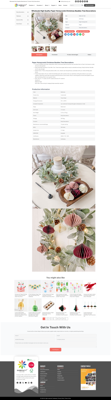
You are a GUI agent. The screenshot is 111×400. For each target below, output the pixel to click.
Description (39, 54)
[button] (45, 44)
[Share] (106, 1)
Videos (89, 54)
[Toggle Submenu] (28, 12)
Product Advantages (72, 54)
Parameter (55, 54)
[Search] (82, 5)
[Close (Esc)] (109, 1)
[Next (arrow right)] (109, 200)
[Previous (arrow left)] (2, 200)
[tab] (39, 54)
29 (60, 318)
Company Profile (86, 366)
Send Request (55, 349)
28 (57, 318)
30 (63, 318)
